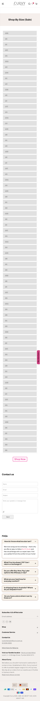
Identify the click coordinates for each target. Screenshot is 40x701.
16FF (6, 230)
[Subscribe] (37, 617)
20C (6, 320)
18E (6, 281)
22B (6, 365)
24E (6, 427)
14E (6, 157)
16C (6, 202)
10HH (6, 72)
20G (6, 354)
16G (6, 236)
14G (6, 174)
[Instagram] (7, 621)
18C (6, 264)
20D (6, 326)
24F (6, 433)
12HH (6, 129)
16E (6, 219)
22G (6, 405)
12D (6, 84)
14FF (6, 168)
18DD (6, 275)
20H (6, 360)
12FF (6, 106)
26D (6, 444)
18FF (6, 292)
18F (6, 286)
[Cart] (36, 4)
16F (6, 225)
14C (6, 140)
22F (6, 394)
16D (6, 208)
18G (6, 298)
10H (6, 67)
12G (6, 112)
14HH (6, 191)
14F (6, 163)
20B (6, 315)
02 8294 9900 (7, 643)
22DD (6, 382)
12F (6, 101)
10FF (6, 50)
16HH (6, 253)
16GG (7, 241)
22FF (6, 399)
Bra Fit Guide (26, 549)
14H (6, 185)
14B (6, 134)
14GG (7, 179)
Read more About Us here (11, 675)
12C (6, 78)
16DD (6, 213)
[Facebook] (3, 621)
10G (6, 55)
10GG (7, 61)
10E (6, 39)
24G (6, 439)
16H (6, 247)
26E (6, 450)
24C (6, 410)
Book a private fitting (28, 652)
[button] (3, 3)
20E (6, 337)
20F (6, 343)
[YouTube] (10, 621)
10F (6, 44)
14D (6, 146)
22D (6, 377)
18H (6, 309)
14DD (6, 151)
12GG (7, 117)
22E (6, 388)
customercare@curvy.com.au (12, 641)
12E (6, 95)
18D (6, 270)
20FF (6, 348)
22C (6, 371)
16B (6, 196)
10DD (6, 33)
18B (6, 258)
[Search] (29, 4)
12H (6, 123)
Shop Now (20, 459)
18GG (7, 303)
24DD (6, 422)
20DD (6, 332)
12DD (6, 89)
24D (6, 416)
